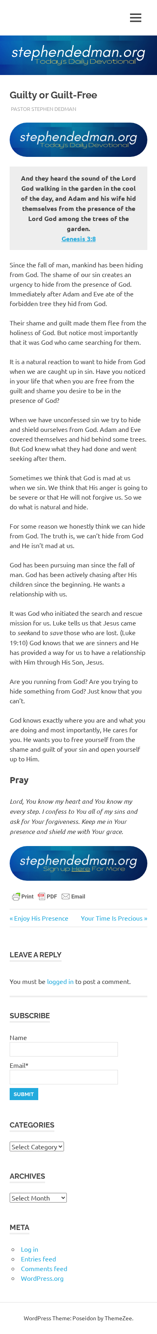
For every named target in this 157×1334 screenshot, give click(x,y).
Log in (29, 1249)
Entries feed (38, 1259)
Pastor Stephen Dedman (43, 108)
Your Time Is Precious (112, 918)
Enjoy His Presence (41, 918)
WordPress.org (42, 1278)
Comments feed (44, 1268)
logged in (60, 981)
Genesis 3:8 (79, 238)
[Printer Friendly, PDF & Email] (49, 895)
